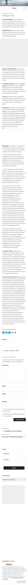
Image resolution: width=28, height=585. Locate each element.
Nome (4, 386)
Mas (12, 13)
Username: (6, 453)
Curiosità (12, 350)
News (17, 350)
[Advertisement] (14, 53)
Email (4, 393)
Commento (5, 365)
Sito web (4, 401)
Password (6, 459)
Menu (14, 8)
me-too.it (7, 2)
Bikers (6, 350)
